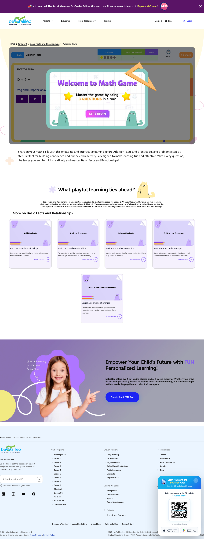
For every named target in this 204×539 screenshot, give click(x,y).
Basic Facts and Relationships (44, 44)
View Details (39, 259)
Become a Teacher (60, 524)
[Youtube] (23, 494)
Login (189, 20)
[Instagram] (13, 494)
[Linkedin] (3, 494)
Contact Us (127, 524)
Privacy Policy (49, 535)
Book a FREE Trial (163, 20)
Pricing (107, 20)
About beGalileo (79, 524)
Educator (65, 20)
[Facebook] (34, 494)
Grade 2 (22, 44)
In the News (96, 524)
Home (12, 44)
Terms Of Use (35, 535)
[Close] (200, 6)
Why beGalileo (111, 524)
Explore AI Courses (147, 6)
